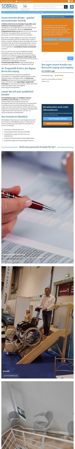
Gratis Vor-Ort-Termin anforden (58, 123)
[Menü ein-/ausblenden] (72, 7)
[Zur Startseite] (9, 7)
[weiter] (70, 58)
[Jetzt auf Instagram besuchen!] (72, 1)
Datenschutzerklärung (49, 34)
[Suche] (66, 7)
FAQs (29, 110)
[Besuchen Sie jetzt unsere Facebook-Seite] (69, 1)
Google (47, 81)
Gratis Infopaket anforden (57, 119)
